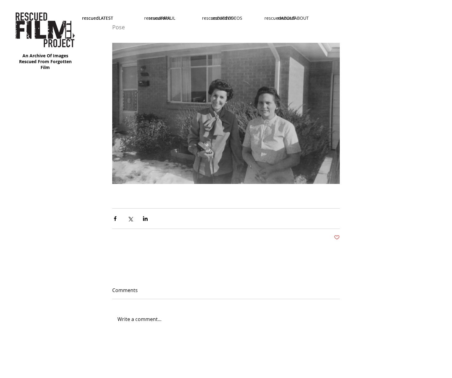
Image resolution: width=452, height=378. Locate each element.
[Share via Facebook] (115, 219)
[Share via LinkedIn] (145, 219)
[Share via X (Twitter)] (130, 219)
